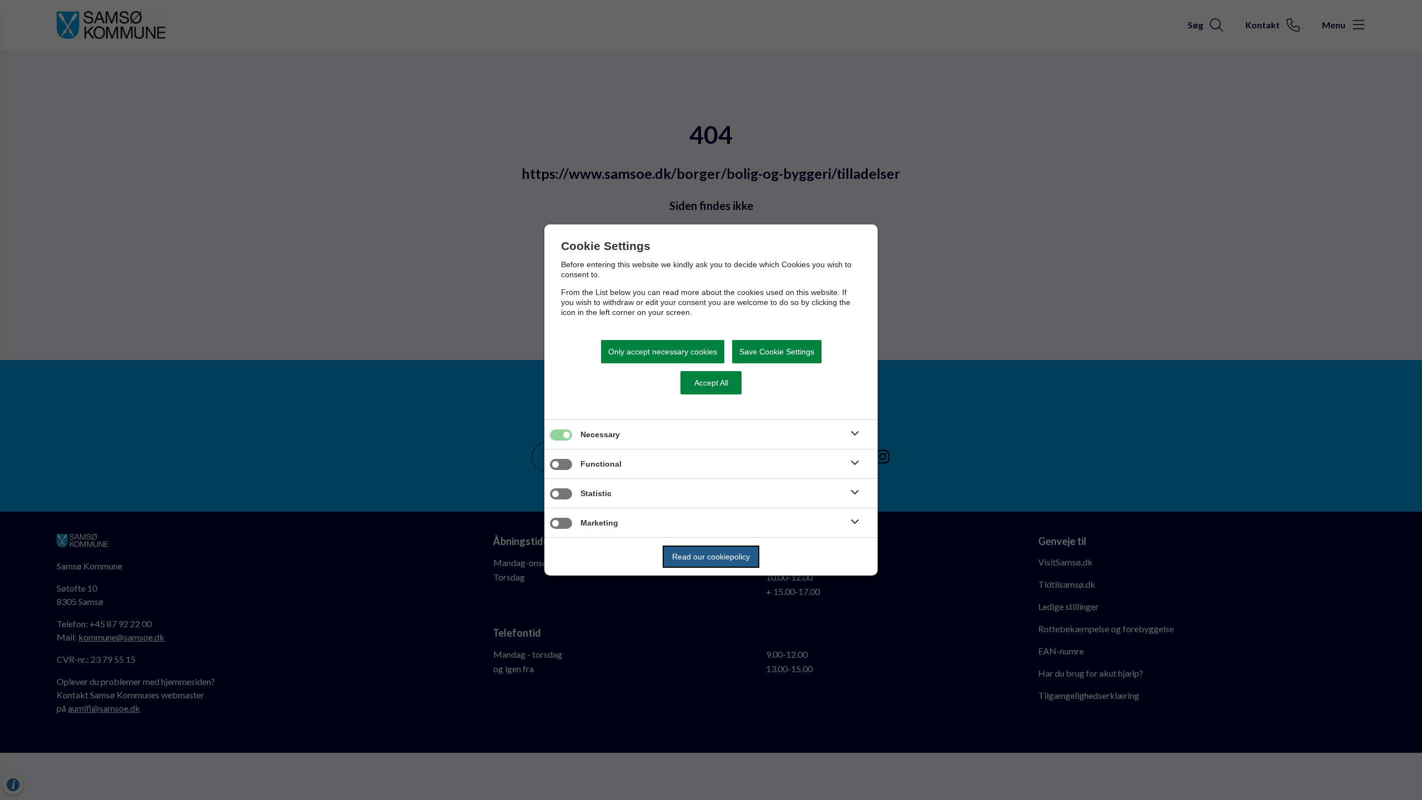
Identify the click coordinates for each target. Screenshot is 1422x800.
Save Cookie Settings (776, 351)
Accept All (711, 382)
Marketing (599, 522)
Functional (601, 463)
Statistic (596, 493)
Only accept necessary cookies (662, 351)
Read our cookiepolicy (711, 556)
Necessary (600, 434)
